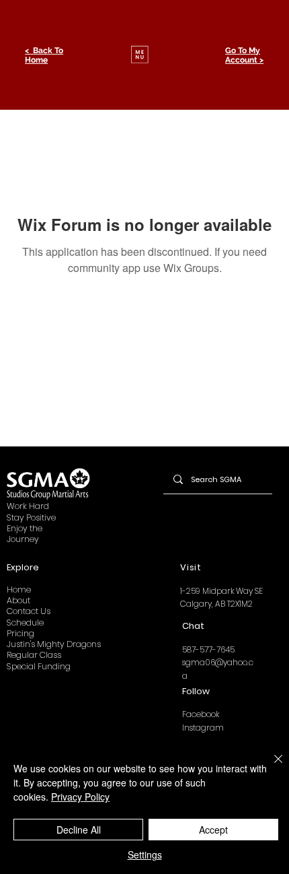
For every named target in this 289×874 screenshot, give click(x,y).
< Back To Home (44, 55)
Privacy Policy (80, 796)
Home (19, 589)
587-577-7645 (208, 649)
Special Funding (39, 666)
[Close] (270, 767)
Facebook (200, 714)
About (18, 600)
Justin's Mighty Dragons (54, 644)
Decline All (78, 829)
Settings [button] (145, 854)
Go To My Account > (244, 55)
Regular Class (34, 655)
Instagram (203, 727)
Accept (213, 829)
